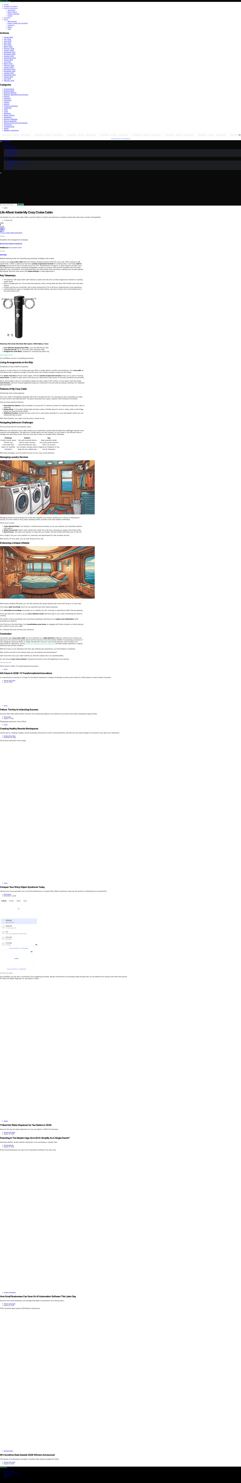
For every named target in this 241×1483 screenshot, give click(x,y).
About (6, 19)
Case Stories (11, 10)
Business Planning (10, 93)
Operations (8, 117)
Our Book (7, 17)
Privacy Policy (9, 1471)
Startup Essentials (11, 8)
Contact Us (11, 25)
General (6, 104)
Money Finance (12, 12)
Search (21, 204)
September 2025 (10, 58)
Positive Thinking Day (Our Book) (18, 23)
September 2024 (10, 75)
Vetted (6, 4)
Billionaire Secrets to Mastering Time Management (11, 243)
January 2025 (9, 67)
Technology (8, 125)
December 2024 (9, 69)
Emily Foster (3, 254)
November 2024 (9, 71)
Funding (10, 15)
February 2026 (9, 48)
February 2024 (9, 80)
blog (5, 1477)
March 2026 (8, 47)
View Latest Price (6, 355)
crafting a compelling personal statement (40, 644)
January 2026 (9, 50)
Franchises (7, 100)
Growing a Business (11, 6)
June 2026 (7, 41)
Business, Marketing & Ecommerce (16, 95)
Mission (10, 27)
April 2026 (7, 45)
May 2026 (7, 43)
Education (7, 98)
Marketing (7, 113)
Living (6, 111)
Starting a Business (13, 14)
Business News (9, 91)
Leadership (8, 108)
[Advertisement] (120, 187)
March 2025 (8, 64)
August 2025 (8, 60)
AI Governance (9, 89)
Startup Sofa (4, 1)
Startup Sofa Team (9, 680)
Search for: (3, 202)
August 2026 (8, 37)
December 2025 (9, 52)
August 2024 (8, 77)
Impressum (7, 1475)
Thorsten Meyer (8, 1145)
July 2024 (7, 79)
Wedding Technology (11, 130)
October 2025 (9, 56)
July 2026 (7, 39)
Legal (6, 110)
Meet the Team (12, 21)
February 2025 (9, 65)
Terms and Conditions (12, 1473)
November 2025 (9, 54)
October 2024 (9, 73)
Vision (9, 29)
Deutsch (7, 96)
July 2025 (7, 62)
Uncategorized (9, 127)
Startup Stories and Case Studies (15, 123)
